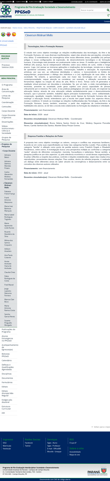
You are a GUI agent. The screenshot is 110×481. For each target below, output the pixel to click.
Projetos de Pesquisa (44, 28)
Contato (107, 21)
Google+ (108, 15)
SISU (4, 443)
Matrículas (7, 446)
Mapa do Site (105, 2)
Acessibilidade (76, 2)
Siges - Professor (53, 446)
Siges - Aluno (52, 443)
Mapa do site (74, 455)
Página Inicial (17, 28)
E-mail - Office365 (54, 449)
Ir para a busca (35, 1)
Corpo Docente (59, 28)
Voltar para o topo (102, 427)
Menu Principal (29, 28)
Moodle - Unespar (54, 451)
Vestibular (7, 449)
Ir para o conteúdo (7, 1)
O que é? (72, 443)
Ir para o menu (21, 1)
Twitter (28, 446)
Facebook (29, 443)
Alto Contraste (91, 2)
